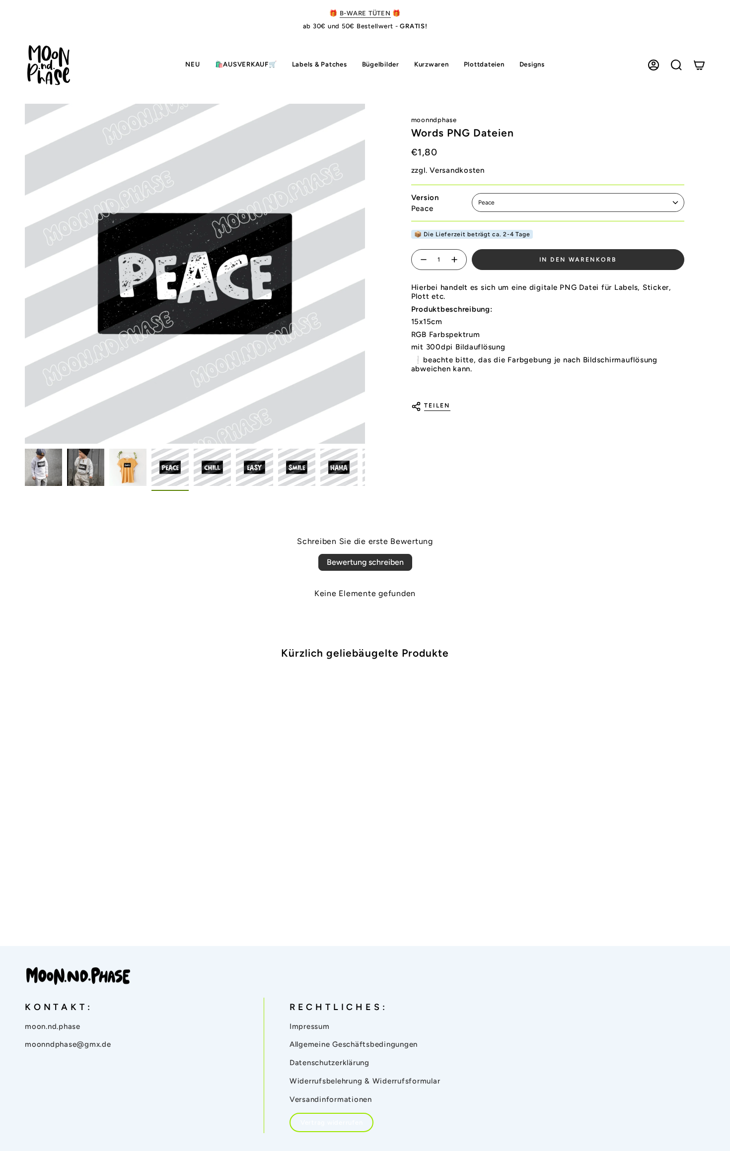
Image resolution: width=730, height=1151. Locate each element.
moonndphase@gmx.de (68, 1044)
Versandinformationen (331, 1099)
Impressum (310, 1026)
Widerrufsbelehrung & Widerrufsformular (365, 1081)
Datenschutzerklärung (329, 1062)
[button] (320, 65)
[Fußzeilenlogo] (78, 976)
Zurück (25, 273)
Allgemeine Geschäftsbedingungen (354, 1044)
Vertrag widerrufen (331, 1122)
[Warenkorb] (699, 65)
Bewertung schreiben (365, 562)
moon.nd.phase (52, 1026)
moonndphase (434, 120)
